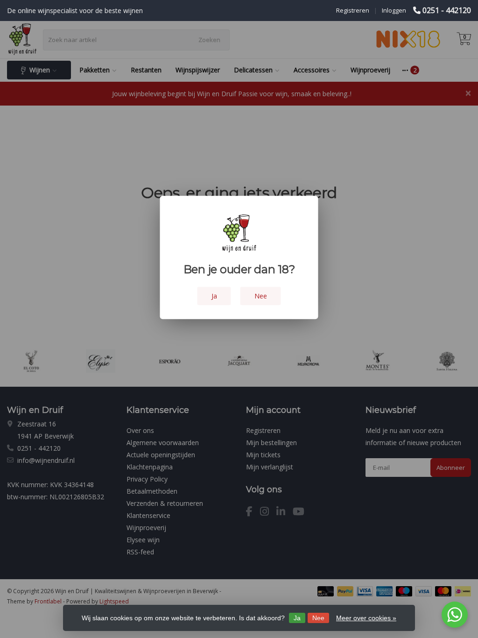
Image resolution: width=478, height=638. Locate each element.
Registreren (352, 10)
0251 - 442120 (446, 10)
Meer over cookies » (366, 618)
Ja (297, 618)
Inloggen (394, 10)
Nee (318, 618)
